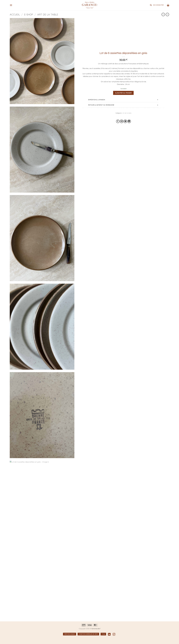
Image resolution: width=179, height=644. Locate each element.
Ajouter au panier (123, 93)
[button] (11, 5)
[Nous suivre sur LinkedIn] (109, 634)
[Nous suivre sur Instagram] (114, 634)
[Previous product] (167, 14)
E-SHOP (28, 14)
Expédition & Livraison (96, 99)
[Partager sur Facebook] (118, 121)
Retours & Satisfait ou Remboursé (101, 105)
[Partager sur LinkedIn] (129, 121)
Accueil (15, 14)
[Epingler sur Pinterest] (125, 121)
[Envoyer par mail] (121, 121)
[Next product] (163, 14)
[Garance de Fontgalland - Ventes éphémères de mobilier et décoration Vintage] (89, 5)
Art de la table (47, 14)
